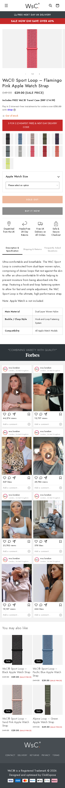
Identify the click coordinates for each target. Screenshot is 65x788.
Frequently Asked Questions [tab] (52, 249)
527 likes (7, 482)
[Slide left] (25, 74)
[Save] (28, 414)
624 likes (39, 609)
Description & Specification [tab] (12, 249)
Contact (10, 755)
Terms (56, 755)
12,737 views (41, 418)
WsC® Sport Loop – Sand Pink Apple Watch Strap (15, 722)
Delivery (22, 755)
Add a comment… (11, 424)
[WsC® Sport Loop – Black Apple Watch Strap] (7, 138)
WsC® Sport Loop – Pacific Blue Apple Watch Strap (47, 672)
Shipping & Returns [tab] (32, 249)
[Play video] (16, 392)
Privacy (46, 755)
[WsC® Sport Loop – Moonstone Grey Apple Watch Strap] (7, 151)
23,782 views (9, 545)
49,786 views (41, 482)
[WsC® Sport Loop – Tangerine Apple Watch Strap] (57, 151)
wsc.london (14, 367)
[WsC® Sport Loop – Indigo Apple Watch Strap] (57, 138)
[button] (6, 5)
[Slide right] (39, 74)
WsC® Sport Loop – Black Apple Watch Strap (16, 670)
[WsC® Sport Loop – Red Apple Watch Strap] (44, 151)
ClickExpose (49, 775)
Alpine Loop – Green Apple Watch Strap (45, 720)
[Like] (4, 414)
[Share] (14, 414)
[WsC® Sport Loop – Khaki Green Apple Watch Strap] (44, 138)
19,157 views (9, 609)
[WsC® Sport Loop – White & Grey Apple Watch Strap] (20, 151)
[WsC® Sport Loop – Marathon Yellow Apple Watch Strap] (7, 163)
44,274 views (9, 418)
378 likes (39, 545)
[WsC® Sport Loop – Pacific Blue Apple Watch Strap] (20, 138)
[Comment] (9, 414)
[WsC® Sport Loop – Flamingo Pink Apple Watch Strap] (32, 151)
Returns (34, 755)
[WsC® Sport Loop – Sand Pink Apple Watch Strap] (32, 138)
